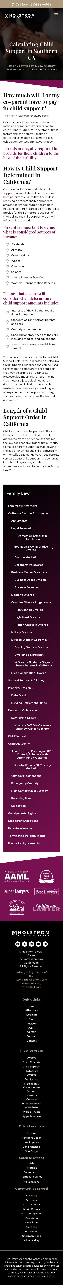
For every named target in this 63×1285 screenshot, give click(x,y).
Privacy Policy (24, 972)
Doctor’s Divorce (22, 594)
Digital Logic (33, 986)
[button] (56, 14)
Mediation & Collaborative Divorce (31, 548)
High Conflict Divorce (29, 609)
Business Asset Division (30, 579)
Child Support (14, 69)
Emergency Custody (24, 783)
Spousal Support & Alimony (26, 680)
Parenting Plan (21, 798)
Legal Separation (22, 528)
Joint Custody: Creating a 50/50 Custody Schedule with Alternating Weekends (32, 754)
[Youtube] (38, 944)
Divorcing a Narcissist (29, 654)
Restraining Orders (24, 718)
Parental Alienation (20, 828)
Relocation (18, 805)
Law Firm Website (27, 979)
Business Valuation (27, 587)
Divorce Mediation (27, 557)
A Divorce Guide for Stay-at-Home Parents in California (34, 664)
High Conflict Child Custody (29, 790)
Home (10, 65)
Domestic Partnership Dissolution (32, 537)
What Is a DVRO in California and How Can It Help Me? (32, 727)
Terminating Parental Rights (26, 835)
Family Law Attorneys (22, 506)
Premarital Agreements (24, 843)
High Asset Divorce (27, 617)
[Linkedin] (45, 944)
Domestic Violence (21, 710)
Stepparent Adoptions (23, 820)
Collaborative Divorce (29, 564)
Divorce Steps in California (29, 639)
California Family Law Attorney (36, 65)
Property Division (19, 688)
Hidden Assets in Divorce (31, 624)
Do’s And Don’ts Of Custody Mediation (32, 767)
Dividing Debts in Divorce (31, 647)
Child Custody (17, 743)
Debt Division (20, 695)
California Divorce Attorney (26, 513)
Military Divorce (21, 632)
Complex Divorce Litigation (29, 602)
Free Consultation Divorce (28, 673)
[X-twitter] (24, 944)
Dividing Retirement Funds (29, 703)
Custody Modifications (26, 775)
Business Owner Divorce (27, 572)
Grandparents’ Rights (22, 813)
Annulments (19, 520)
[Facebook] (17, 944)
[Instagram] (31, 944)
